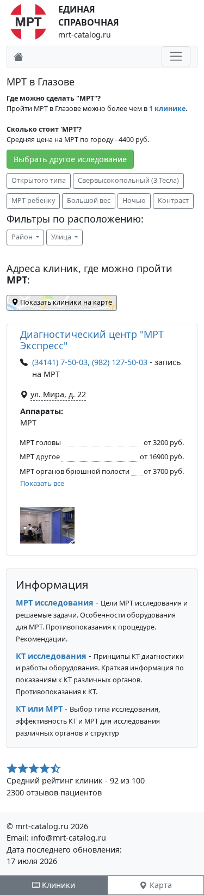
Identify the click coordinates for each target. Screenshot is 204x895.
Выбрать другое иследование (70, 159)
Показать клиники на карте (65, 302)
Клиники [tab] (57, 885)
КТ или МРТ (39, 708)
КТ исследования (51, 656)
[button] (47, 525)
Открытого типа (38, 180)
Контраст (173, 200)
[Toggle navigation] (176, 56)
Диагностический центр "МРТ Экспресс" (92, 340)
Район (22, 237)
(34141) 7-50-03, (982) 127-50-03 (89, 362)
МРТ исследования (55, 602)
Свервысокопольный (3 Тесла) (128, 180)
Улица (62, 237)
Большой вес (88, 200)
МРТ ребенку (33, 200)
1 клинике (167, 108)
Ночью (134, 200)
